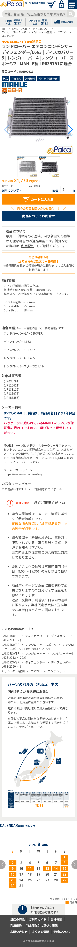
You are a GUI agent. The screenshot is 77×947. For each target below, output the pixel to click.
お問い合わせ (19, 932)
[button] (28, 167)
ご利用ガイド (37, 919)
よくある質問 (40, 932)
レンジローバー (35, 653)
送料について (62, 932)
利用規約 (27, 245)
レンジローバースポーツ (41, 645)
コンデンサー (56, 671)
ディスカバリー (35, 636)
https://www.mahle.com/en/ (23, 474)
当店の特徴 (17, 919)
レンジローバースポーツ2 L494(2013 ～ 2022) (38, 647)
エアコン (36, 671)
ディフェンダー (35, 662)
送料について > (11, 190)
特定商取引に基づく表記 (42, 925)
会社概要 (56, 919)
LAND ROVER (11, 636)
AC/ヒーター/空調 (13, 671)
